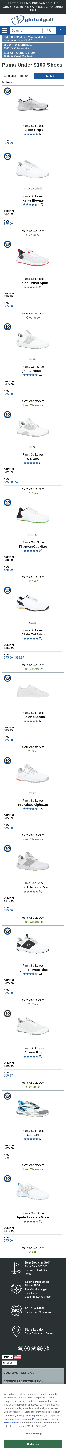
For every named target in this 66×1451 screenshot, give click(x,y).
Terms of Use (11, 1422)
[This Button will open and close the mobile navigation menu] (4, 30)
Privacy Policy (16, 1415)
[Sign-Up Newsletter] (20, 1348)
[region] (33, 1417)
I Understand (33, 1444)
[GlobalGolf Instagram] (46, 1348)
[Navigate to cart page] (59, 30)
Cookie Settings (33, 1433)
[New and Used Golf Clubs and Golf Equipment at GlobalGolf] (33, 22)
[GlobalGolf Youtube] (39, 1348)
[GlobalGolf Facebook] (26, 1348)
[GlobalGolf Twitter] (33, 1348)
